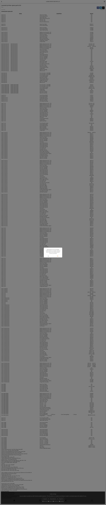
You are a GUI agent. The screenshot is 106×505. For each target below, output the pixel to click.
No (48, 256)
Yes (57, 256)
